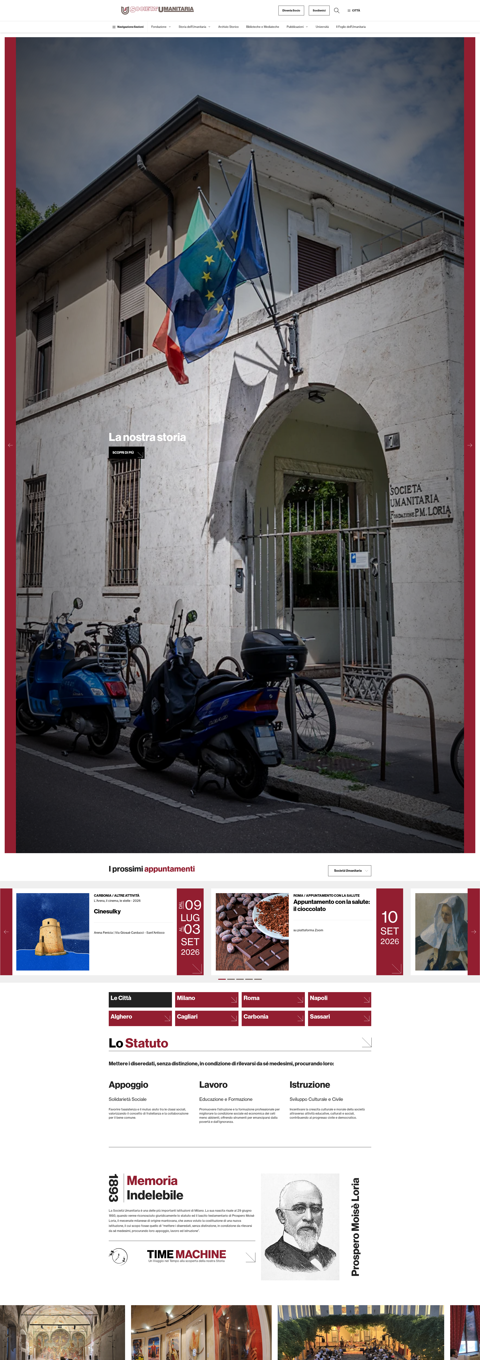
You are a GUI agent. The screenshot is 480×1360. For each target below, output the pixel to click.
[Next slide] (469, 445)
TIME (186, 1254)
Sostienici (319, 10)
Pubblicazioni (295, 27)
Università (322, 27)
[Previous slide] (10, 445)
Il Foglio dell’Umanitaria (351, 27)
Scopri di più (123, 457)
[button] (337, 10)
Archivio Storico (228, 27)
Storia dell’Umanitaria (192, 27)
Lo (138, 1043)
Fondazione (158, 27)
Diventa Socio (291, 10)
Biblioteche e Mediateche (262, 27)
